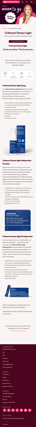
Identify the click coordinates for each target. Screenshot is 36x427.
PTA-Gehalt (6, 380)
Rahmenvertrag (6, 383)
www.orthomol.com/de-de (18, 330)
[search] (27, 2)
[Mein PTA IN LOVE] (22, 2)
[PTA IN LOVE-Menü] (31, 2)
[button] (18, 14)
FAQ (4, 355)
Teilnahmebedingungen (9, 393)
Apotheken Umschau (12, 1)
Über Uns (5, 399)
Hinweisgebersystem (8, 364)
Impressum (5, 358)
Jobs (4, 352)
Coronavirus (6, 374)
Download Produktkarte (18, 41)
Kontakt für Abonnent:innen (9, 349)
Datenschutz (6, 361)
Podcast (5, 377)
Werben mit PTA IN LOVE (9, 402)
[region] (18, 14)
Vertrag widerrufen (7, 367)
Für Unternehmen (7, 396)
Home (5, 28)
